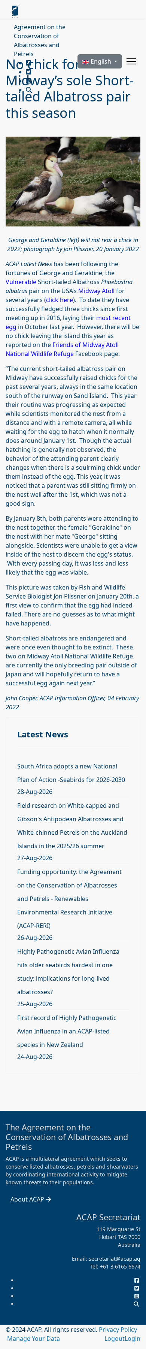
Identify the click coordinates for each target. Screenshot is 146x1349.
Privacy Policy (118, 1329)
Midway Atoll (96, 291)
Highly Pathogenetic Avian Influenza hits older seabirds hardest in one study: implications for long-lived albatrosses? (68, 971)
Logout (114, 1338)
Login (132, 1338)
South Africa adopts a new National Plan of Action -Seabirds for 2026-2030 (71, 773)
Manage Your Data (33, 1338)
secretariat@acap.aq (114, 1258)
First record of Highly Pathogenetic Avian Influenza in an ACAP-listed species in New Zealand (66, 1031)
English (101, 61)
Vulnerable (21, 282)
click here (59, 300)
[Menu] (131, 61)
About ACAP (28, 1199)
